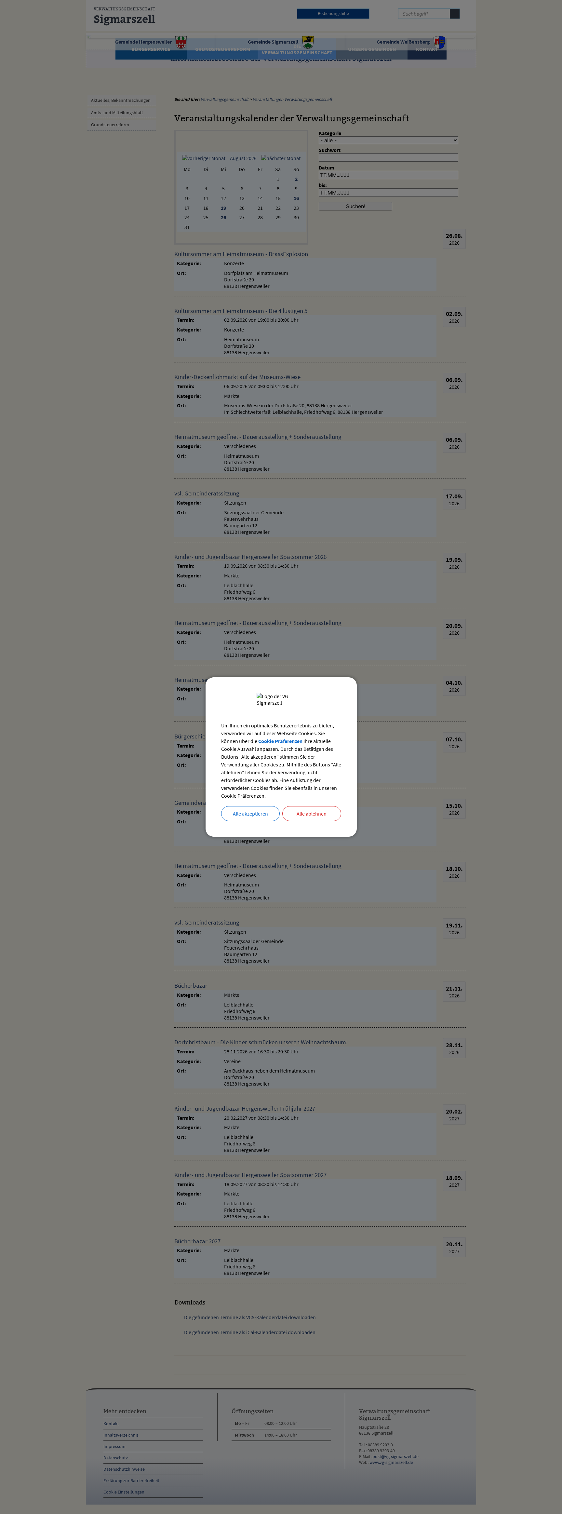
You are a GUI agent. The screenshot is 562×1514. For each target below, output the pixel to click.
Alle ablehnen (312, 813)
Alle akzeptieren (250, 813)
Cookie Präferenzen (280, 741)
